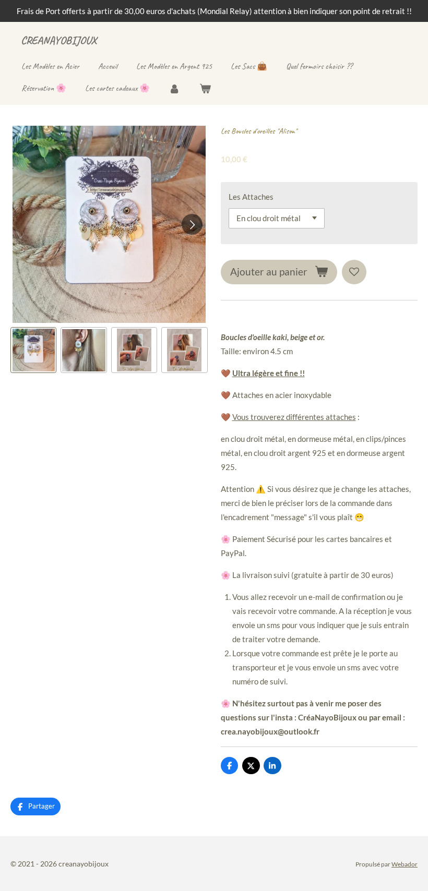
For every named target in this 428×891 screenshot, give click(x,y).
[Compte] (174, 88)
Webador (404, 864)
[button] (33, 350)
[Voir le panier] (204, 88)
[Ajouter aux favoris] (354, 272)
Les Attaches (251, 196)
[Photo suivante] (192, 224)
